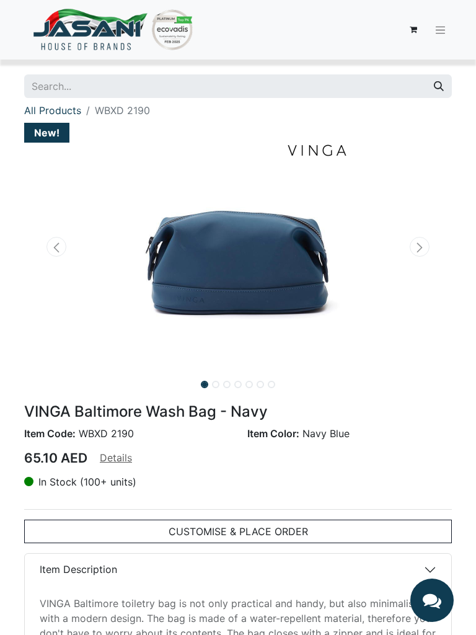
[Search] (439, 86)
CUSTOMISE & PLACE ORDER (238, 531)
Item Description (78, 569)
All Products (52, 110)
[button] (56, 247)
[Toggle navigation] (440, 30)
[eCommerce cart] (413, 29)
